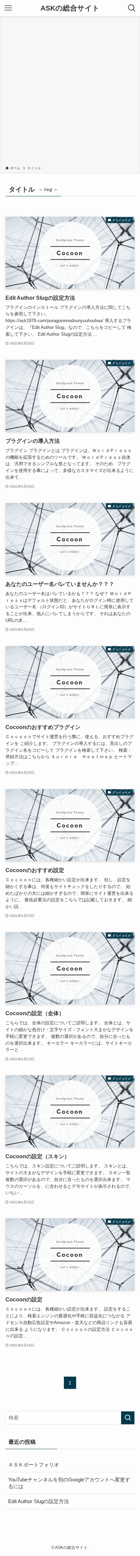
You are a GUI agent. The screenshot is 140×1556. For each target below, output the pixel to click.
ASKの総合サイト (70, 8)
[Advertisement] (70, 92)
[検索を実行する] (128, 1418)
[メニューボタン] (8, 8)
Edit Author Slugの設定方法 (38, 1501)
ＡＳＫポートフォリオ (33, 1465)
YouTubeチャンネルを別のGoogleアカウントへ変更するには (69, 1483)
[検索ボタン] (132, 8)
